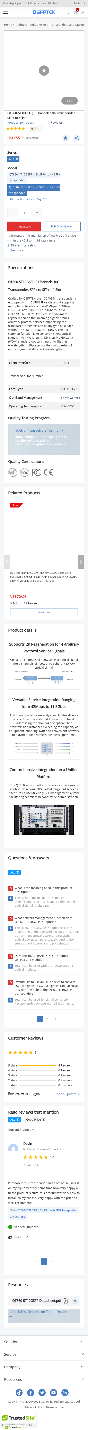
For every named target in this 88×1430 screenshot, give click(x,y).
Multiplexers (38, 25)
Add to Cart (24, 226)
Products (21, 25)
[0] (75, 12)
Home (8, 25)
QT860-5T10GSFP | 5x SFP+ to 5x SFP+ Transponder (33, 190)
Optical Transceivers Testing (37, 430)
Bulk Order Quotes (61, 226)
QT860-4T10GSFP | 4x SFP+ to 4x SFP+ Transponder (33, 177)
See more (17, 250)
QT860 (13, 159)
